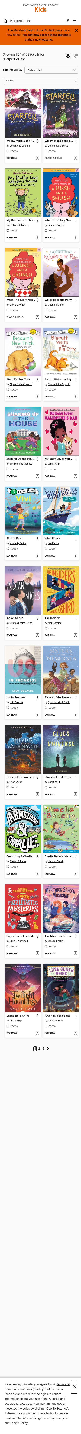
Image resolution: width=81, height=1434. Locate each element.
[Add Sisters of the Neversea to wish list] (75, 715)
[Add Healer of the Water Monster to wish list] (37, 794)
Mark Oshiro (54, 623)
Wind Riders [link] (52, 538)
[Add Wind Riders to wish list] (75, 556)
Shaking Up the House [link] (20, 459)
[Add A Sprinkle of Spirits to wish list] (75, 1033)
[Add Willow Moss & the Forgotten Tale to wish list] (37, 158)
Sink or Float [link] (14, 538)
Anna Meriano (55, 1020)
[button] (68, 57)
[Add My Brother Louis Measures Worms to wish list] (37, 237)
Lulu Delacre (16, 702)
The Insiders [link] (52, 618)
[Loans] (66, 21)
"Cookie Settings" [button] (56, 1408)
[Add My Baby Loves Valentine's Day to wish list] (75, 476)
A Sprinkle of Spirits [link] (57, 1016)
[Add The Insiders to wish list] (75, 635)
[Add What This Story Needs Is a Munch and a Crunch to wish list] (37, 317)
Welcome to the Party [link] (58, 300)
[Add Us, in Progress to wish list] (37, 715)
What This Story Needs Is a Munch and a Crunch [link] (21, 300)
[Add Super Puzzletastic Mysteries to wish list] (37, 953)
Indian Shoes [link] (14, 618)
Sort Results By (12, 70)
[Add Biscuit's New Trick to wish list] (37, 396)
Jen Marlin (53, 543)
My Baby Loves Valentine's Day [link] (59, 459)
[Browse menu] (74, 20)
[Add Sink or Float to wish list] (37, 556)
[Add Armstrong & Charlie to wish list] (37, 874)
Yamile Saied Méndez (21, 463)
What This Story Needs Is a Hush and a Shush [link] (59, 220)
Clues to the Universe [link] (58, 777)
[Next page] (48, 1049)
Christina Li (54, 782)
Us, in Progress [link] (16, 697)
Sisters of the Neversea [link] (59, 697)
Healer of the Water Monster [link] (21, 777)
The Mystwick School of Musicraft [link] (59, 936)
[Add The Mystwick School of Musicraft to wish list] (75, 953)
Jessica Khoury (55, 941)
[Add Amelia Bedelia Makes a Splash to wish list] (75, 874)
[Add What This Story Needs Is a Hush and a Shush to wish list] (75, 237)
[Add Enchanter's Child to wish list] (37, 1033)
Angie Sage (16, 1020)
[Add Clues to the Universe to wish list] (75, 794)
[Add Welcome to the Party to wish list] (75, 317)
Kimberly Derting (18, 543)
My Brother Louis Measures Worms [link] (21, 220)
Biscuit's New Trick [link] (18, 379)
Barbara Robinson (19, 225)
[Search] (5, 21)
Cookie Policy (19, 1423)
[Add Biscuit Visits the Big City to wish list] (75, 396)
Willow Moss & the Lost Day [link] (59, 141)
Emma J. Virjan (56, 225)
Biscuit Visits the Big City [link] (59, 379)
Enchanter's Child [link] (17, 1016)
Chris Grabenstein (19, 941)
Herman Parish (55, 861)
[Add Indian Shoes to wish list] (37, 635)
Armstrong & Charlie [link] (19, 856)
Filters (9, 80)
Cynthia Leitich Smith (21, 623)
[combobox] (33, 21)
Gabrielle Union (56, 304)
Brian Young (16, 782)
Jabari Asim (54, 463)
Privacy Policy (34, 1389)
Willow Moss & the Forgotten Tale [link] (21, 141)
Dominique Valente (20, 145)
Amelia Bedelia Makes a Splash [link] (59, 856)
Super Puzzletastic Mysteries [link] (21, 936)
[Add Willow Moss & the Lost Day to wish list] (75, 158)
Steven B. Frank (18, 861)
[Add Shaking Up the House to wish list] (37, 476)
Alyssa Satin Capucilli (21, 384)
